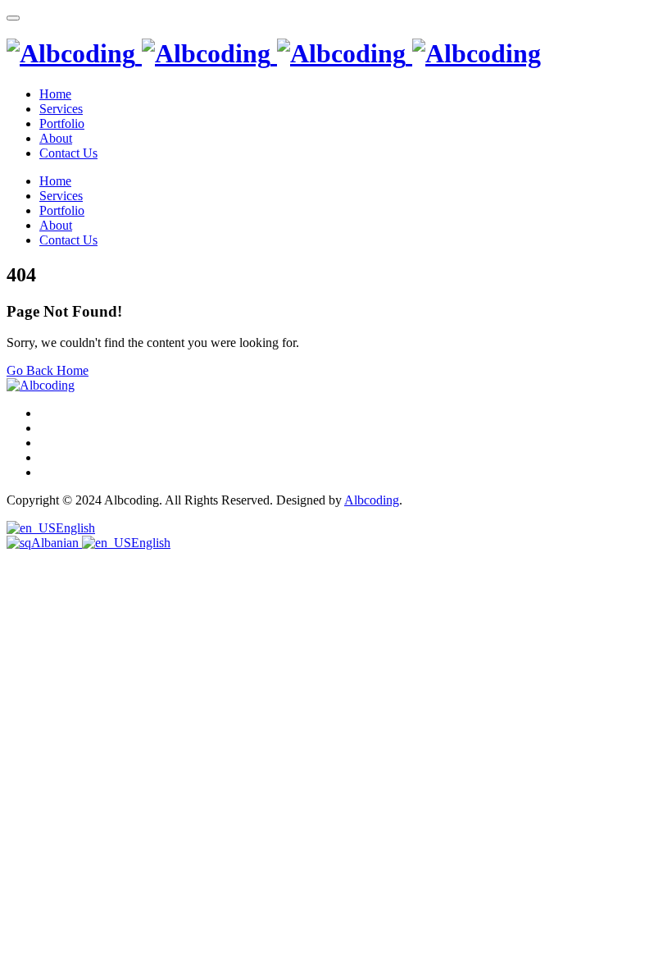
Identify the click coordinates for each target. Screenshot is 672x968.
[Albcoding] (274, 53)
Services (61, 109)
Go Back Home (48, 370)
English (75, 528)
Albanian (56, 543)
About (55, 138)
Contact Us (68, 153)
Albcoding (371, 500)
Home (55, 94)
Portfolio (61, 123)
